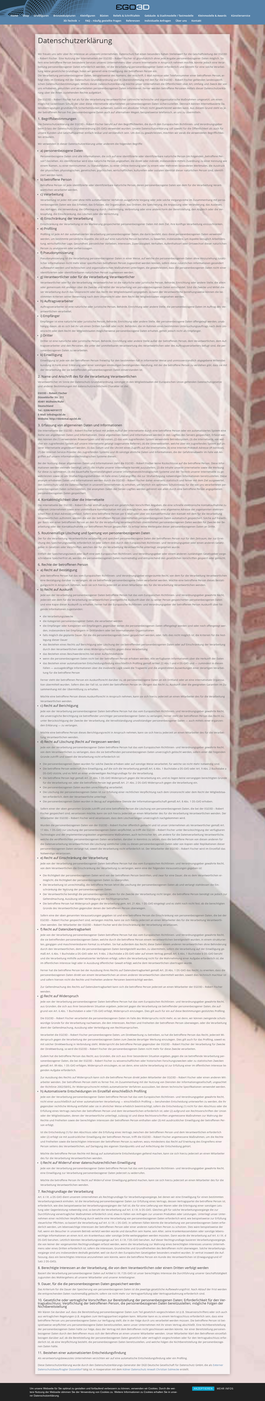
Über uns (181, 20)
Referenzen (133, 20)
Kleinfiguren (87, 15)
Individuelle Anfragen (158, 20)
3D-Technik (70, 20)
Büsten (104, 15)
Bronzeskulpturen (64, 15)
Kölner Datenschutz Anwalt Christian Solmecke (151, 1369)
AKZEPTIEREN (203, 1388)
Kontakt (196, 20)
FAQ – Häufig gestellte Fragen (103, 20)
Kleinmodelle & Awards (212, 15)
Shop (26, 15)
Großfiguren (41, 15)
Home (14, 15)
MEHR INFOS (225, 1388)
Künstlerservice (240, 15)
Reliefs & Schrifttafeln (126, 15)
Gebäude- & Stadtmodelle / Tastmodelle (169, 15)
